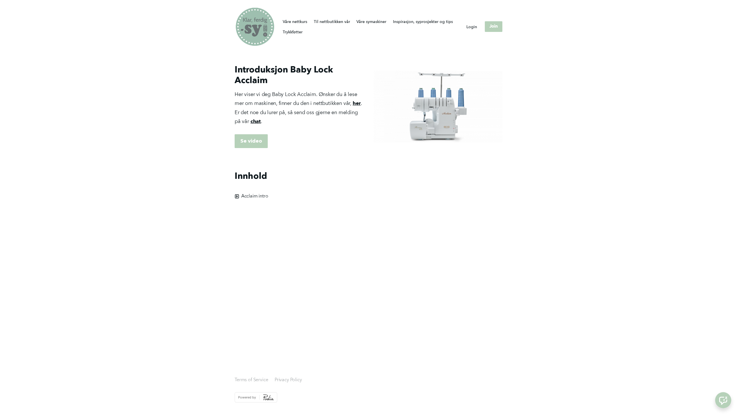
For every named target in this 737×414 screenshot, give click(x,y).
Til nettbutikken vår (332, 22)
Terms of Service (251, 380)
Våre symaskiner (371, 22)
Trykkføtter (293, 32)
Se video (251, 141)
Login (471, 27)
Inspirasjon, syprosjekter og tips (423, 22)
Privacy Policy (288, 380)
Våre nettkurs (295, 22)
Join (493, 26)
